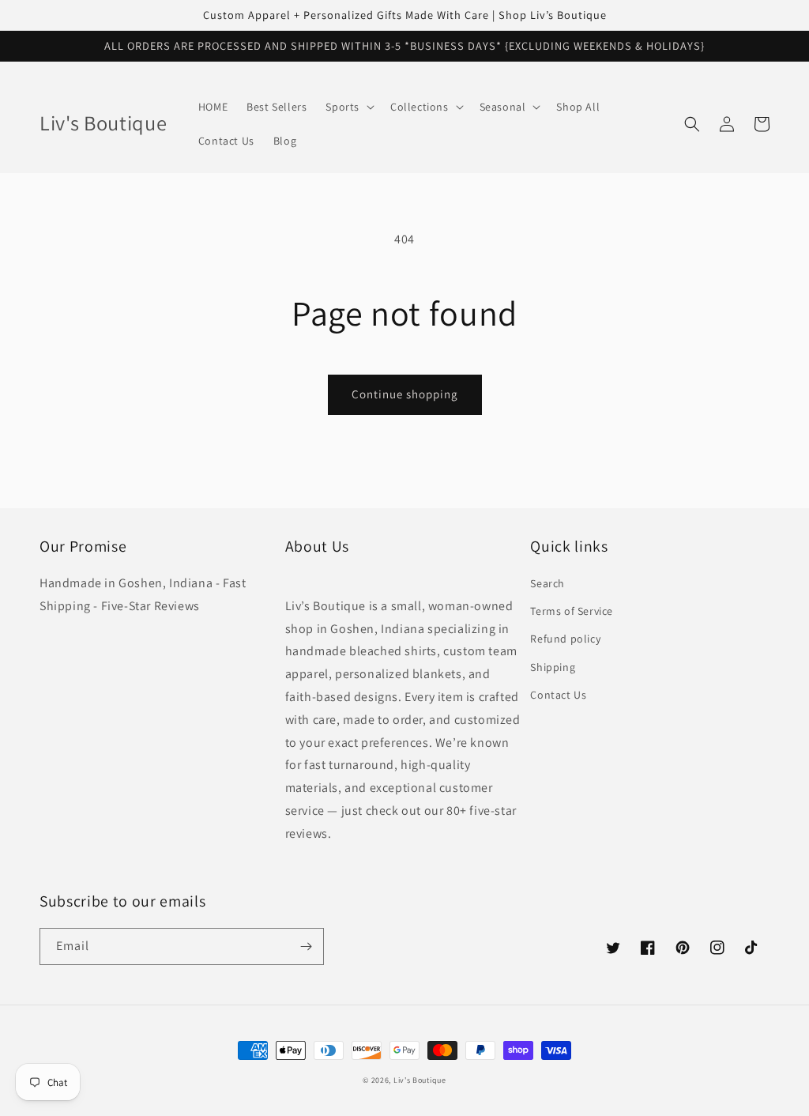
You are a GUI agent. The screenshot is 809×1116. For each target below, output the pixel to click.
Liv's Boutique (419, 1080)
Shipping (552, 667)
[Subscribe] (305, 946)
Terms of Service (571, 611)
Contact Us (558, 695)
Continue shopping (405, 394)
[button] (348, 106)
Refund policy (565, 639)
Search (547, 583)
